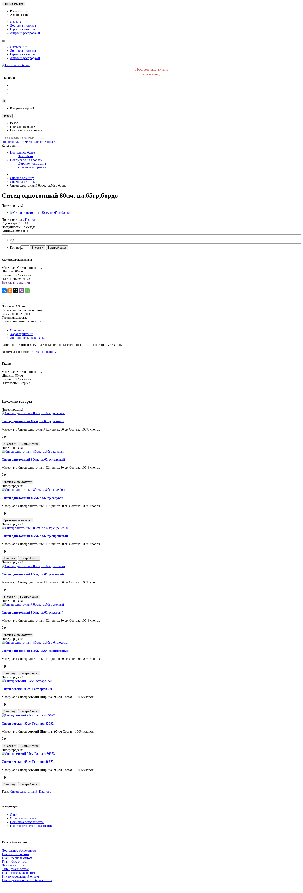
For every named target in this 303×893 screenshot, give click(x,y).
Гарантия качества (23, 29)
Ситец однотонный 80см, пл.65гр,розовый (33, 421)
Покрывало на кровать (26, 160)
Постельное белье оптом (19, 850)
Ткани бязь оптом (14, 861)
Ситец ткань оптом (15, 869)
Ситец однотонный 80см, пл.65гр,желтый (32, 612)
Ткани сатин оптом (15, 854)
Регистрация (19, 11)
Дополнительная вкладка (27, 337)
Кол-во (15, 247)
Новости (8, 141)
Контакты (51, 141)
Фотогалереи (34, 141)
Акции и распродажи (25, 33)
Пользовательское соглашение (31, 825)
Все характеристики (16, 282)
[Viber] (21, 290)
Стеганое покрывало (32, 167)
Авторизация (19, 14)
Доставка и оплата (23, 25)
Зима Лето (25, 156)
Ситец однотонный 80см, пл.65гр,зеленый (33, 574)
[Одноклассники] (9, 290)
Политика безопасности (27, 822)
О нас (14, 814)
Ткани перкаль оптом (17, 858)
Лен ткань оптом (13, 865)
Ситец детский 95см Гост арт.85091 (28, 689)
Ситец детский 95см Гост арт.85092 (28, 723)
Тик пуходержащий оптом (20, 876)
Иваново (45, 791)
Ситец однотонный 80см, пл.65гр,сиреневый (35, 536)
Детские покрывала (32, 163)
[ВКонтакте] (4, 290)
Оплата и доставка (23, 818)
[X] (15, 290)
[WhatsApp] (27, 290)
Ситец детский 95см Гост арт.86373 (28, 761)
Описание (17, 330)
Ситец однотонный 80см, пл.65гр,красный (33, 459)
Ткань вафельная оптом (18, 872)
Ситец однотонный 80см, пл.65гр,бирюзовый (35, 650)
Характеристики (21, 334)
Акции (19, 141)
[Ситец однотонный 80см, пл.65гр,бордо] (40, 212)
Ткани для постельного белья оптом (27, 880)
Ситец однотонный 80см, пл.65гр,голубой (32, 498)
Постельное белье (22, 152)
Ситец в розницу (44, 351)
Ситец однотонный (23, 791)
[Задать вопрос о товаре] (3, 303)
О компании (18, 21)
